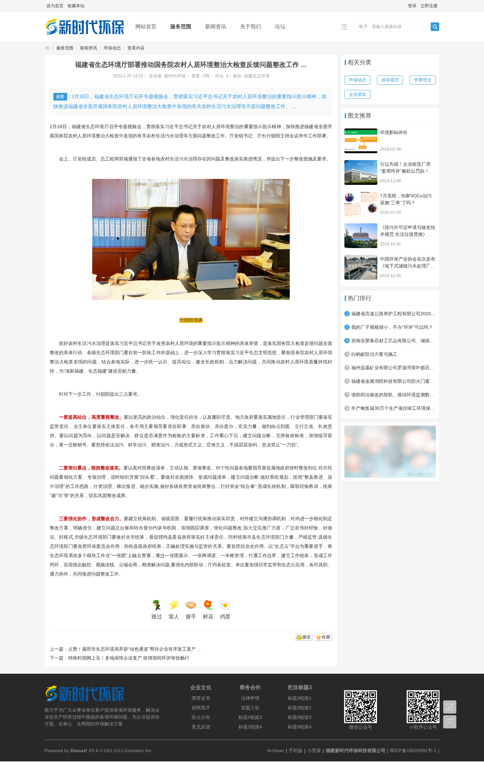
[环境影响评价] (360, 140)
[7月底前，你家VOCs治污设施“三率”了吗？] (360, 204)
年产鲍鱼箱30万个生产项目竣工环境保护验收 (393, 408)
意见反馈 (201, 726)
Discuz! (78, 750)
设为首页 (55, 5)
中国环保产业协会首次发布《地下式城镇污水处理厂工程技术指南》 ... (407, 265)
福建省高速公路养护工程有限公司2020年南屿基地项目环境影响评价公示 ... (393, 313)
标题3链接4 (299, 726)
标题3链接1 (299, 698)
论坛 (280, 26)
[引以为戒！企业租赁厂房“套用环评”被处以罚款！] (360, 172)
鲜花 (208, 616)
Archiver (275, 750)
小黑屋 (314, 750)
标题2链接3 (250, 717)
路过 (156, 616)
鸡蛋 (225, 616)
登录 (412, 5)
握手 (191, 616)
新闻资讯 (215, 26)
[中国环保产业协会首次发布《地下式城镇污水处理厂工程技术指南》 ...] (360, 267)
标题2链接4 (250, 726)
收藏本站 (76, 5)
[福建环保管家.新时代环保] (84, 36)
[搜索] (435, 26)
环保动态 (112, 47)
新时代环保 (175, 75)
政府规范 (390, 79)
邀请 (306, 637)
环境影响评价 (394, 132)
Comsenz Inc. (138, 750)
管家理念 (422, 79)
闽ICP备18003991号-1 (413, 750)
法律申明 (250, 698)
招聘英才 (201, 707)
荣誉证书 (201, 698)
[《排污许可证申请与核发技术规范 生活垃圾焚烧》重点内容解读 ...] (360, 235)
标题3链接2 (299, 707)
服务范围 (180, 26)
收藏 (326, 637)
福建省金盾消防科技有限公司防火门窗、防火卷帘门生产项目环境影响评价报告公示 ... (393, 381)
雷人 (174, 616)
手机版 (296, 750)
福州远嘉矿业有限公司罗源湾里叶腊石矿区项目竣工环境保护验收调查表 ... (393, 367)
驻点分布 (201, 717)
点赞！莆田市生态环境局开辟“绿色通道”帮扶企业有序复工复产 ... (134, 649)
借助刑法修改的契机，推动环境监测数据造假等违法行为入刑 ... (393, 394)
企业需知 (357, 94)
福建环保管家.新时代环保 (47, 48)
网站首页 (145, 26)
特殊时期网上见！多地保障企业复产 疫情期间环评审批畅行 (128, 658)
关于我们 (250, 26)
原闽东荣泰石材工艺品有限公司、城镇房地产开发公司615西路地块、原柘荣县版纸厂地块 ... (393, 340)
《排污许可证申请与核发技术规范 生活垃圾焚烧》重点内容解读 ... (407, 234)
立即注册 (429, 5)
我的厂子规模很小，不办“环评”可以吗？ (392, 327)
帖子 (363, 26)
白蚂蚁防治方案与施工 (374, 354)
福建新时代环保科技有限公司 (356, 750)
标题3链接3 (299, 717)
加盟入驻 (250, 707)
